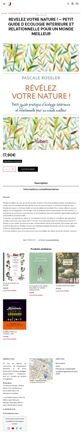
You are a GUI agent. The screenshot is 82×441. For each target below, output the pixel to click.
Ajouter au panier (27, 169)
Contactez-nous (11, 413)
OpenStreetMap (41, 380)
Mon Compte (60, 363)
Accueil (4, 13)
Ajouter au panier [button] (9, 290)
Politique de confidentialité (65, 369)
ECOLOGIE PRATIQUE (14, 13)
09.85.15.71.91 (9, 409)
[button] (45, 376)
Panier (58, 366)
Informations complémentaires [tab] (41, 189)
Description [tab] (41, 183)
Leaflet (32, 380)
